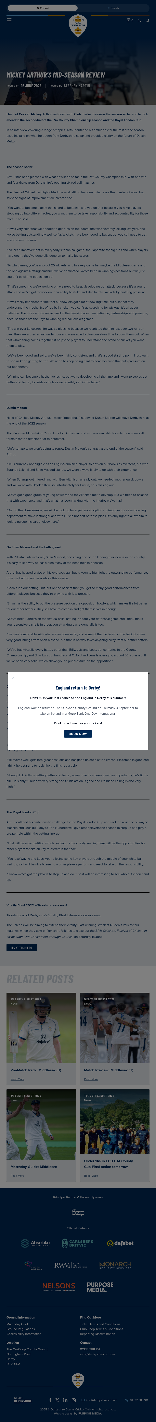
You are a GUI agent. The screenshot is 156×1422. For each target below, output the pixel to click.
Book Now (78, 734)
